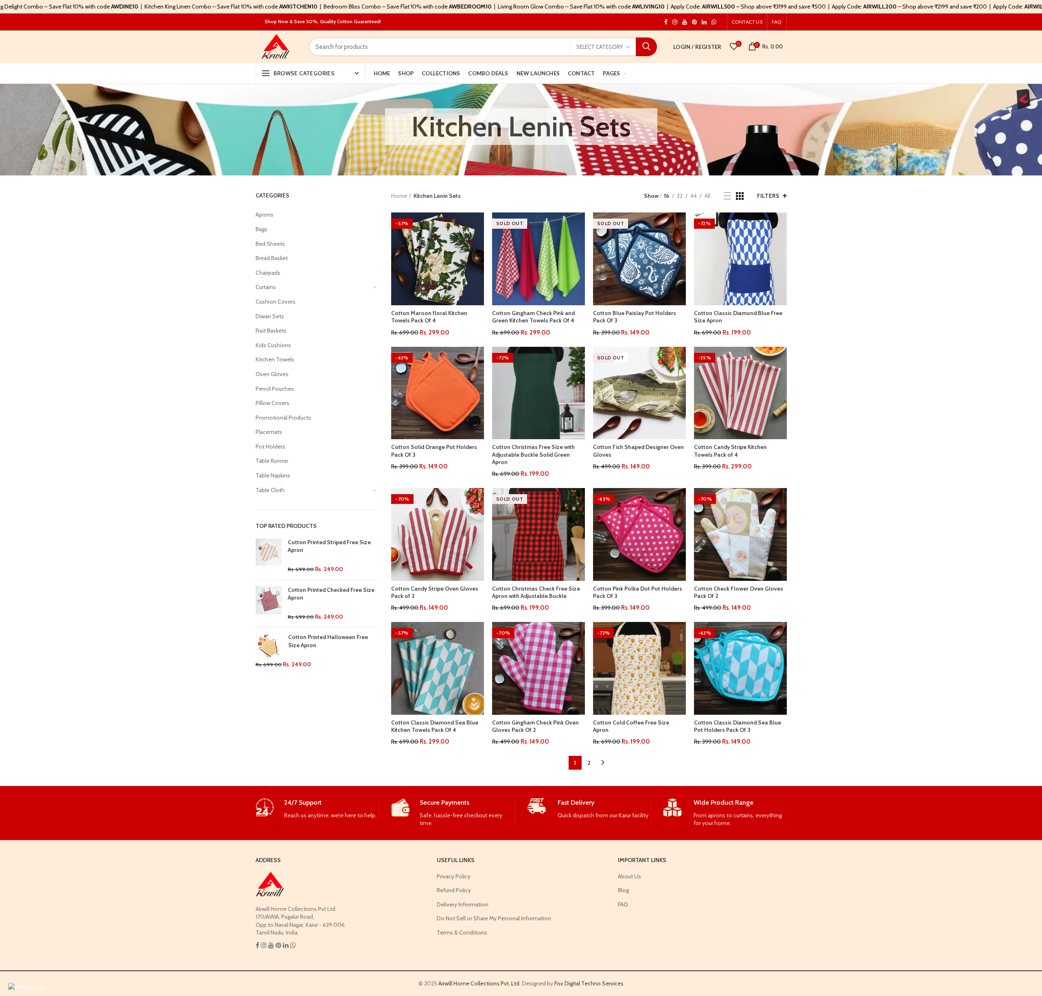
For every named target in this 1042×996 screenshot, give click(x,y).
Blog (623, 890)
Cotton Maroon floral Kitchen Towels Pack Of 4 (429, 316)
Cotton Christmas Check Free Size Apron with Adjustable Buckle (536, 592)
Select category (599, 47)
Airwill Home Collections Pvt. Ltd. (479, 983)
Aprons (265, 214)
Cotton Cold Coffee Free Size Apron (631, 726)
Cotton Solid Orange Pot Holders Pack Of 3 (434, 450)
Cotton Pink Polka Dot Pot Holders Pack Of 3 (637, 592)
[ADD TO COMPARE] (478, 244)
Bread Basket (272, 258)
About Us (629, 876)
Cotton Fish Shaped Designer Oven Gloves (638, 450)
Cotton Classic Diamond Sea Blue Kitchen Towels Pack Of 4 (434, 726)
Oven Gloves (272, 374)
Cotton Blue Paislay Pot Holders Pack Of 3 (634, 316)
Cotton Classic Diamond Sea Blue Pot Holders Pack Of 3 (737, 726)
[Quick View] (478, 262)
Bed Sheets (270, 243)
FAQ (777, 22)
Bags (261, 229)
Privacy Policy (454, 876)
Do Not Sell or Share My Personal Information (494, 918)
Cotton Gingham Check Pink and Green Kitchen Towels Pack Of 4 (533, 316)
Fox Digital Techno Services (589, 983)
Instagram (666, 22)
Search (646, 46)
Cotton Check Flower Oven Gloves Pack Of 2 (738, 592)
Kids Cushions (273, 345)
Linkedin (704, 22)
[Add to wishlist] (478, 226)
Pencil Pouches (275, 388)
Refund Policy (454, 890)
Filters (768, 196)
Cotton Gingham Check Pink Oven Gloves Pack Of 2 (535, 726)
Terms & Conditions (462, 932)
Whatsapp (714, 22)
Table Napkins (273, 475)
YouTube (685, 22)
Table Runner (272, 460)
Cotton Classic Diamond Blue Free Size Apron (738, 316)
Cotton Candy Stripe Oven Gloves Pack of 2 (434, 592)
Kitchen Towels (275, 359)
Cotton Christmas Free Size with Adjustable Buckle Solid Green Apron (533, 454)
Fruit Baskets (271, 330)
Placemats (269, 432)
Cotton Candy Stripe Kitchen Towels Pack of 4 (730, 450)
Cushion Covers (276, 301)
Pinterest (694, 22)
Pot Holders (270, 446)
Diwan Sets (270, 316)
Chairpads (268, 272)
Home (399, 195)
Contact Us (747, 22)
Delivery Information (462, 904)
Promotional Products (283, 417)
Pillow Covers (272, 403)
